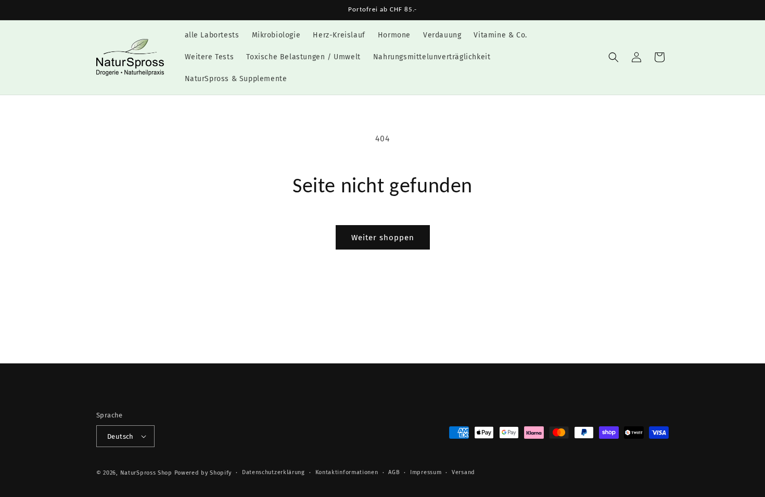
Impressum (425, 472)
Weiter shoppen (382, 237)
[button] (613, 57)
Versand (463, 472)
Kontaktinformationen (346, 472)
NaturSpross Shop (146, 472)
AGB (394, 472)
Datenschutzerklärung (273, 472)
